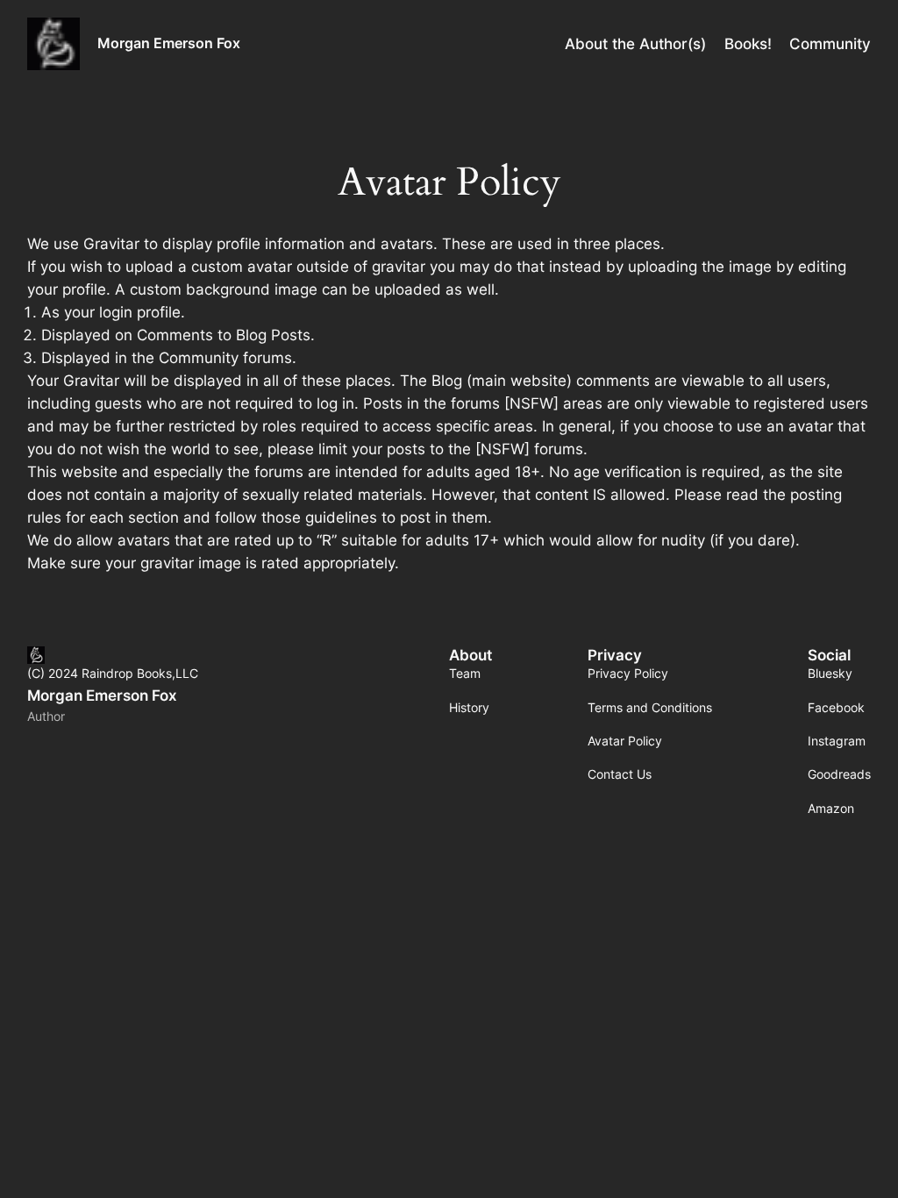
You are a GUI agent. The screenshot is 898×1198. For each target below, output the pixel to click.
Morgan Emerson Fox (168, 43)
